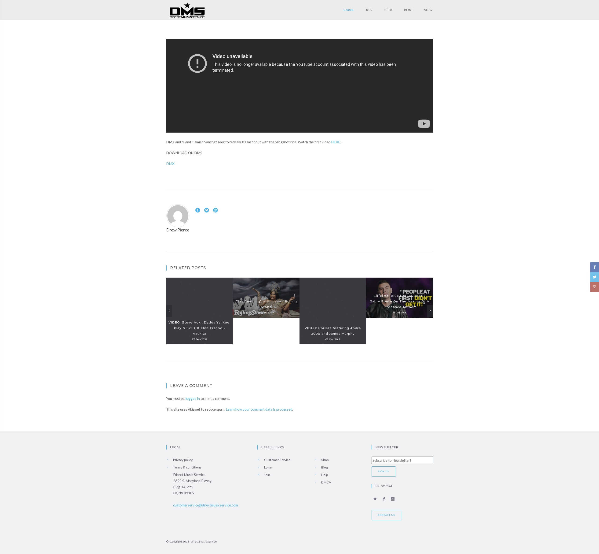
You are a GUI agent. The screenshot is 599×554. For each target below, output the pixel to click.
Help (388, 10)
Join (369, 10)
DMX (170, 163)
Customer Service (276, 460)
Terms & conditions (186, 467)
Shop (428, 10)
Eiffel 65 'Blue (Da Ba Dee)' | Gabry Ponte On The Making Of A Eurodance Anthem (399, 301)
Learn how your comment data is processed (259, 409)
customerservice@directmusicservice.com (205, 505)
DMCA (326, 482)
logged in (192, 398)
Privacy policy (182, 460)
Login (348, 10)
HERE (335, 142)
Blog (408, 10)
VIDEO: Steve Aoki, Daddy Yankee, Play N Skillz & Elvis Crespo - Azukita (199, 327)
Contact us (386, 515)
